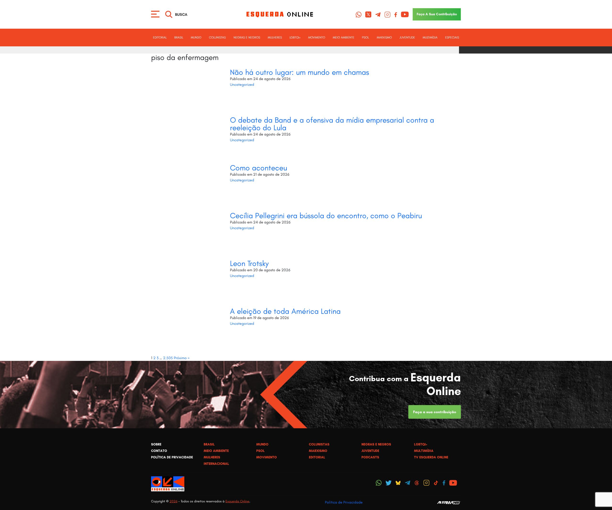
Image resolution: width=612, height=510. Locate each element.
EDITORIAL (160, 37)
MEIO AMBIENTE (343, 37)
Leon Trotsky (249, 263)
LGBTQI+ (295, 37)
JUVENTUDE (407, 37)
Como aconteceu (258, 167)
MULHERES (275, 37)
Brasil (178, 37)
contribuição (437, 14)
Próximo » (182, 358)
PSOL (365, 37)
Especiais (452, 37)
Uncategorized (242, 84)
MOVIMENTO (316, 37)
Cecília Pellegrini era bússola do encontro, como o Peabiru (326, 215)
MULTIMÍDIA (430, 37)
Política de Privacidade (344, 502)
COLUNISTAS (217, 37)
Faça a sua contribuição (434, 412)
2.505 (168, 358)
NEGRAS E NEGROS (247, 37)
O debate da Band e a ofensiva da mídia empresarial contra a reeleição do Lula (332, 123)
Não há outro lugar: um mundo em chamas (299, 72)
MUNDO (196, 37)
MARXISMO (384, 37)
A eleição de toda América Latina (285, 311)
